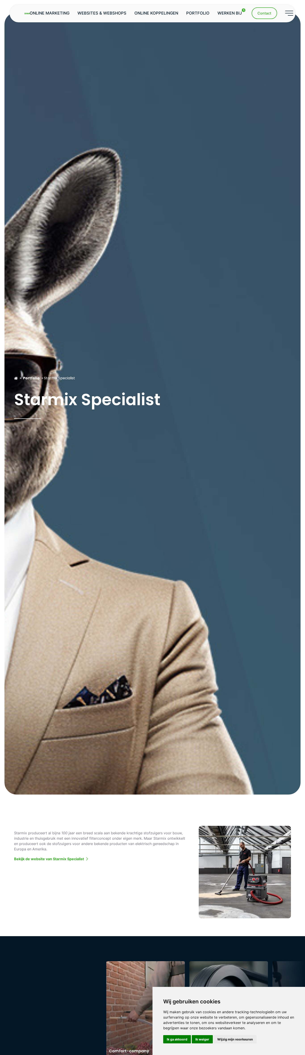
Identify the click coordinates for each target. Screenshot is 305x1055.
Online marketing (49, 13)
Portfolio (197, 13)
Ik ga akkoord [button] (177, 1039)
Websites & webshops (101, 13)
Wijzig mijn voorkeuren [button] (235, 1039)
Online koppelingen (156, 13)
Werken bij (230, 12)
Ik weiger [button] (202, 1039)
